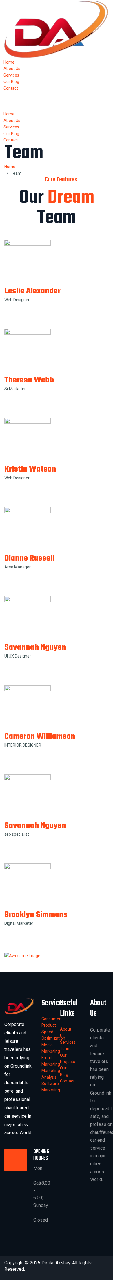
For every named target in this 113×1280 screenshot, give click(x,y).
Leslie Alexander (32, 291)
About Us (11, 68)
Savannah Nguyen (35, 647)
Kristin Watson (30, 469)
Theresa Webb (29, 380)
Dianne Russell (29, 558)
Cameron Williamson (39, 736)
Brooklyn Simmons (36, 915)
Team (65, 1048)
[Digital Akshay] (56, 29)
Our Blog (11, 81)
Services (11, 75)
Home (8, 62)
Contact (10, 88)
